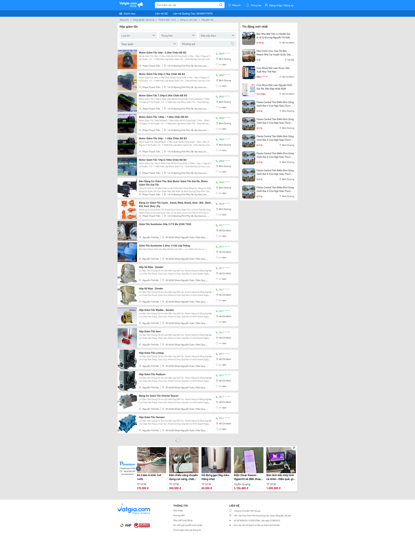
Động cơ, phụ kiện (188, 19)
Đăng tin (236, 5)
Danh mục (129, 13)
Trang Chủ (124, 19)
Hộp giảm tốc (207, 19)
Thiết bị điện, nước (167, 19)
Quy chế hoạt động (182, 520)
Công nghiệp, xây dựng (143, 19)
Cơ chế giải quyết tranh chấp (187, 525)
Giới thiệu (178, 510)
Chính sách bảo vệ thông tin (187, 529)
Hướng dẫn (179, 515)
